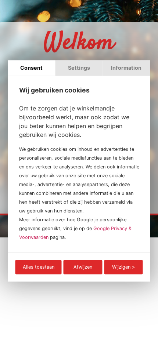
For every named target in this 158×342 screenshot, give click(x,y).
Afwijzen (82, 267)
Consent (31, 68)
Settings (79, 68)
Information (126, 68)
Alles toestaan (38, 267)
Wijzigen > (123, 267)
